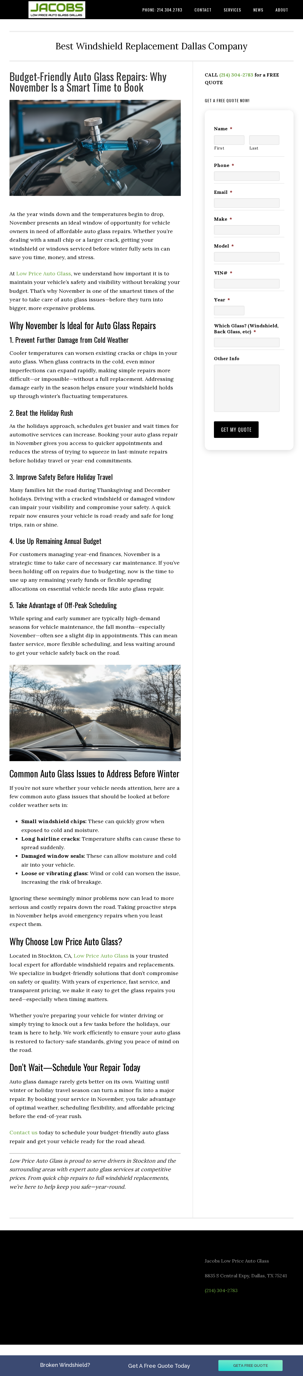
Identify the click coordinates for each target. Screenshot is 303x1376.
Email (223, 192)
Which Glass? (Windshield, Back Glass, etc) (246, 329)
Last (254, 148)
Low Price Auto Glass (43, 273)
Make (223, 219)
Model (224, 246)
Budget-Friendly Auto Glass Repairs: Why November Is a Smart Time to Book (88, 81)
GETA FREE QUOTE (250, 1365)
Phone (224, 165)
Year (222, 300)
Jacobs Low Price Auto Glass (53, 9)
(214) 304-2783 (236, 75)
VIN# (223, 273)
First (219, 148)
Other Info (226, 358)
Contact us (23, 1132)
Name (223, 128)
